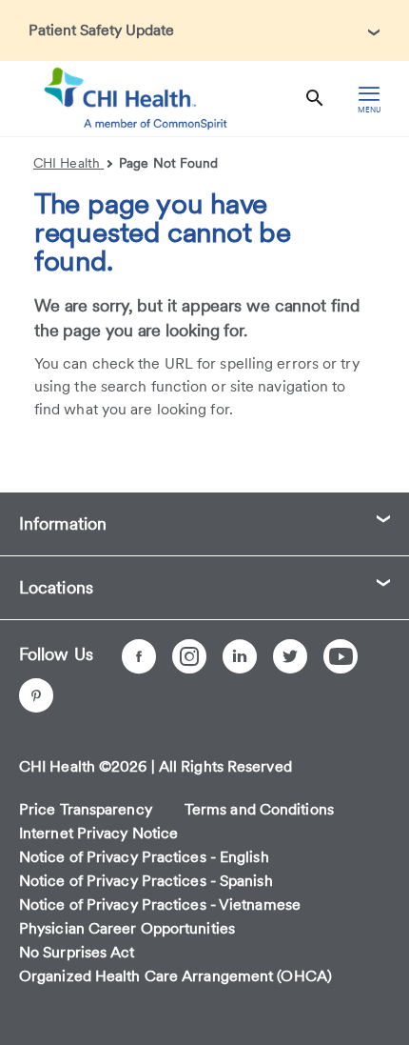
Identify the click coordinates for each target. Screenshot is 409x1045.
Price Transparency (85, 809)
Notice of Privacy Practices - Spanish (146, 881)
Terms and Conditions (259, 809)
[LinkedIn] (240, 656)
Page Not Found (168, 163)
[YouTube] (340, 656)
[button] (204, 30)
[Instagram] (189, 656)
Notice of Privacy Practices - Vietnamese (160, 904)
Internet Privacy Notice (98, 833)
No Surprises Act (77, 952)
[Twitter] (290, 656)
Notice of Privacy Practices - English (144, 857)
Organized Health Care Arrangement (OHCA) (175, 976)
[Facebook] (139, 656)
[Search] (315, 98)
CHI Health (68, 163)
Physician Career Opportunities (127, 928)
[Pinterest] (36, 695)
